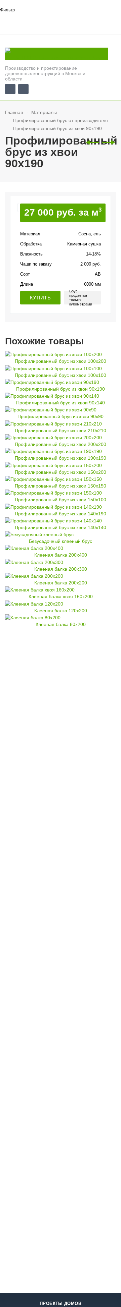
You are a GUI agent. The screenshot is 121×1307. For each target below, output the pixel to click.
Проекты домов (60, 1303)
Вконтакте (10, 89)
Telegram (23, 89)
